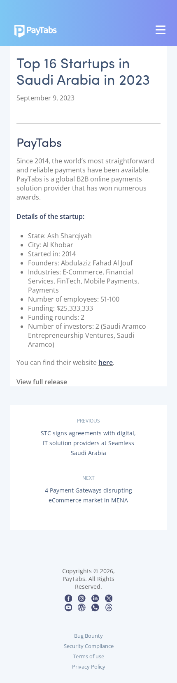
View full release (41, 381)
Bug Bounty (88, 635)
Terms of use (88, 656)
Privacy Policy (88, 666)
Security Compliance (89, 646)
